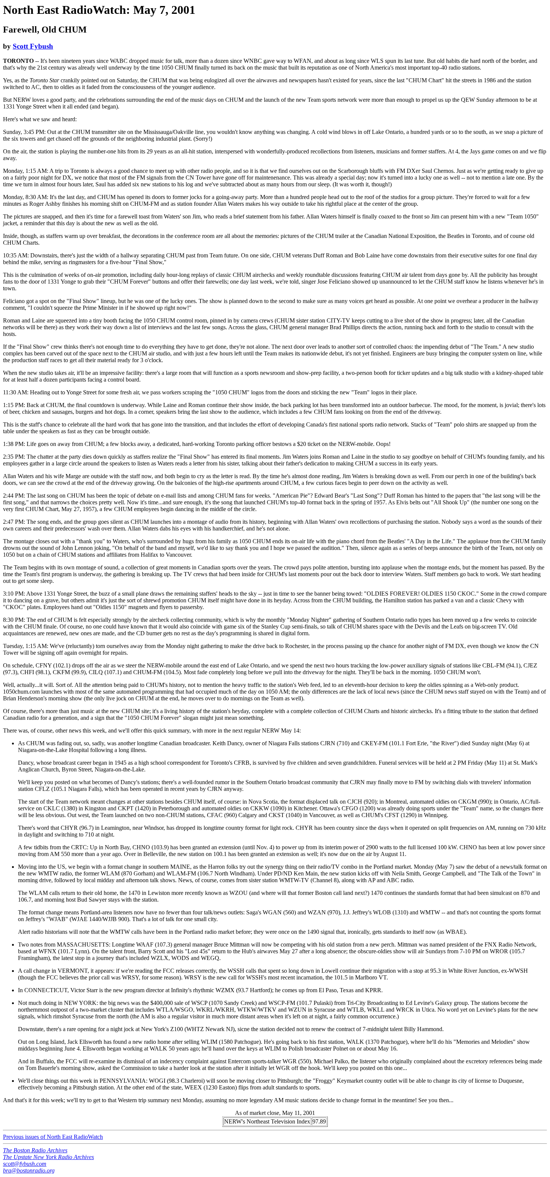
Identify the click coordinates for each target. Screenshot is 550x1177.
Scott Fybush (33, 46)
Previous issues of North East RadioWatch (53, 1137)
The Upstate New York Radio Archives (48, 1157)
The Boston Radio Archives (35, 1150)
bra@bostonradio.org (29, 1170)
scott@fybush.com (24, 1164)
